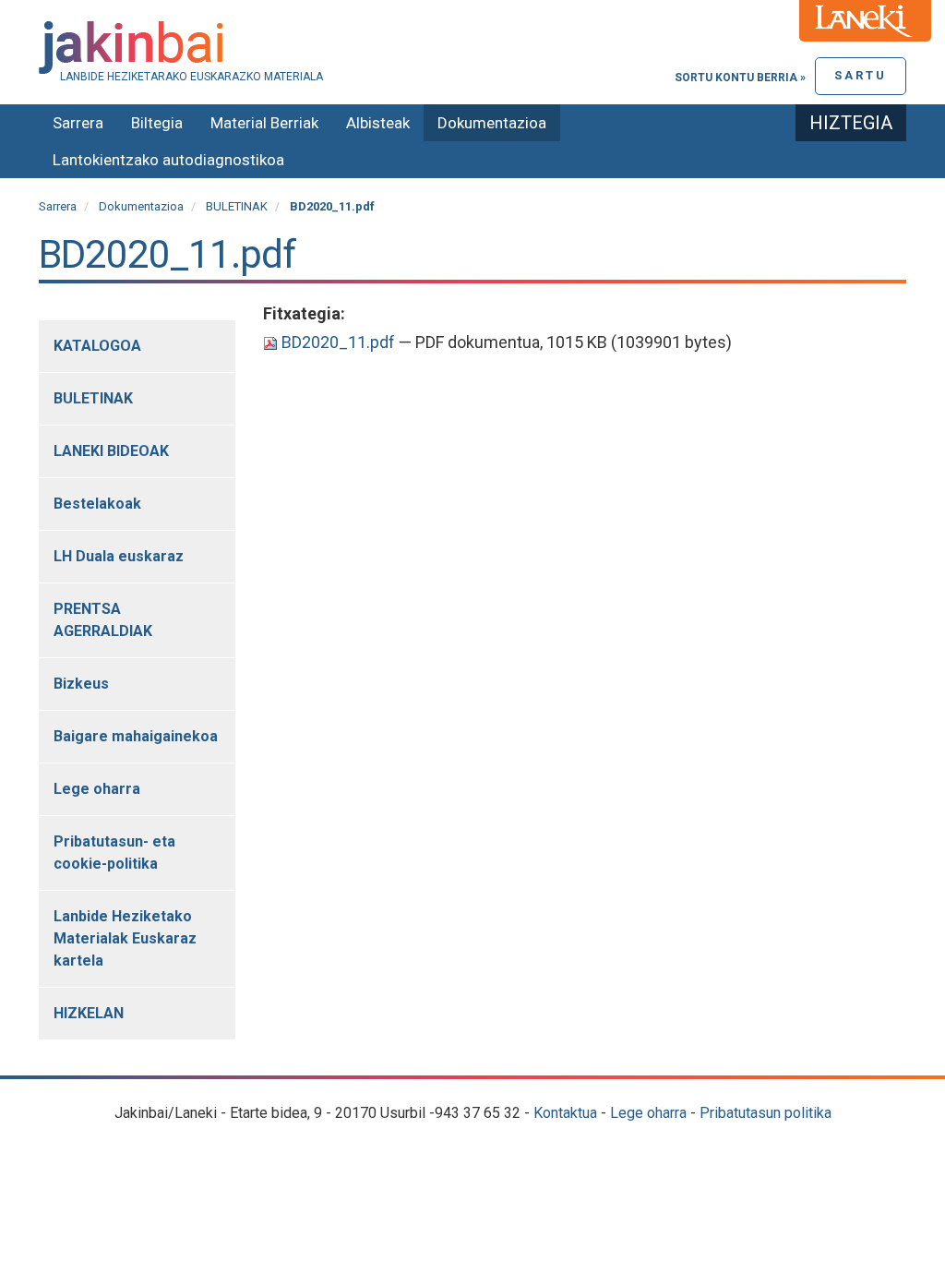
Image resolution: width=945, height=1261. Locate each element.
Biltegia (157, 123)
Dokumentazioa (491, 123)
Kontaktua (565, 1113)
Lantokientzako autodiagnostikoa (168, 159)
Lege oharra (648, 1113)
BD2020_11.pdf (338, 342)
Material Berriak (264, 123)
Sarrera (78, 123)
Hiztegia (850, 123)
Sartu (860, 75)
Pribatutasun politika (765, 1113)
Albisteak (378, 123)
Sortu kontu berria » (740, 77)
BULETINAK (237, 206)
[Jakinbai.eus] (472, 47)
